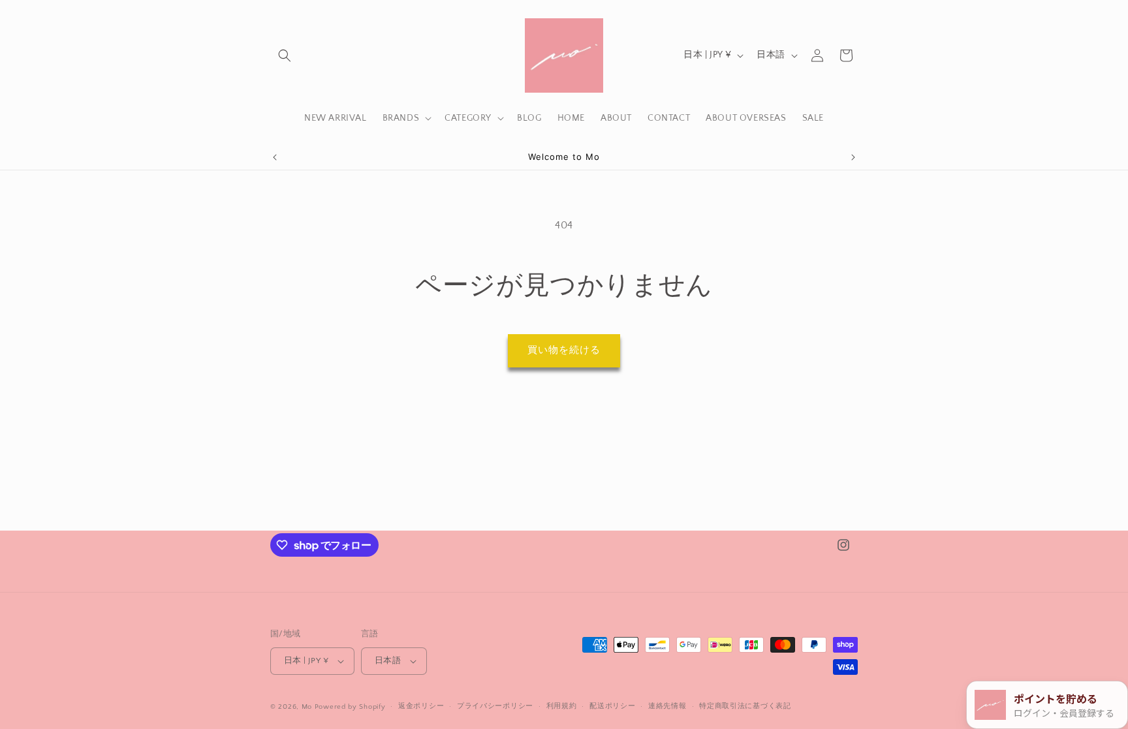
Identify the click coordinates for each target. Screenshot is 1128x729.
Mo (307, 707)
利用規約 (561, 706)
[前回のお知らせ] (274, 157)
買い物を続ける (564, 350)
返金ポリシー (421, 706)
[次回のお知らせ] (853, 157)
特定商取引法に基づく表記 (745, 706)
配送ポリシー (612, 706)
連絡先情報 (667, 706)
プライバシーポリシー (495, 706)
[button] (284, 55)
